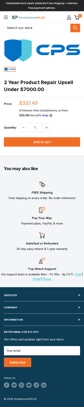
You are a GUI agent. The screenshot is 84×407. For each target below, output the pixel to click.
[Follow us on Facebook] (6, 385)
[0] (76, 17)
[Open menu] (6, 17)
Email (36, 279)
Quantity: (10, 127)
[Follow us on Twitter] (14, 385)
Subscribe (17, 362)
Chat (78, 274)
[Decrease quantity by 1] (23, 127)
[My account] (69, 17)
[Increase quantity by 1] (46, 127)
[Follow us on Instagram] (21, 385)
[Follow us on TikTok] (36, 385)
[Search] (75, 28)
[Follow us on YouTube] (29, 385)
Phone (47, 279)
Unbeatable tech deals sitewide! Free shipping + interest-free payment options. (42, 5)
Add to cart (42, 142)
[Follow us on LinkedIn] (43, 385)
